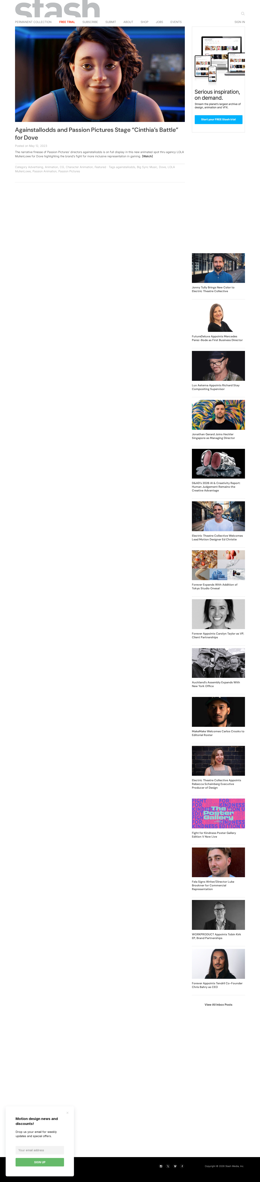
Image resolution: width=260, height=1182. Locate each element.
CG (62, 167)
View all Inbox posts (218, 1004)
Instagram (161, 1166)
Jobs (159, 22)
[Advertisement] (100, 210)
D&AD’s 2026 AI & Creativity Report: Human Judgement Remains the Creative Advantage (216, 486)
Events (176, 22)
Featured (100, 167)
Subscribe (90, 22)
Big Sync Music (147, 167)
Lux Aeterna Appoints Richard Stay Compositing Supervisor (215, 387)
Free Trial (67, 22)
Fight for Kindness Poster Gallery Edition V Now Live (214, 834)
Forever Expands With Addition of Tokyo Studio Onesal (215, 586)
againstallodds (125, 167)
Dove (162, 167)
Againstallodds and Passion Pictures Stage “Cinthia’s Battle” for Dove (96, 134)
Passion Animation (45, 171)
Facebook (182, 1166)
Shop (144, 22)
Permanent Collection (33, 22)
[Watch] (147, 156)
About (128, 22)
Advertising (35, 167)
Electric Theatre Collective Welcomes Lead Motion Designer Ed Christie (217, 537)
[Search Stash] (242, 13)
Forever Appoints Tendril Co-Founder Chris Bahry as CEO (217, 985)
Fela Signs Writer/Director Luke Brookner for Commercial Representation (213, 885)
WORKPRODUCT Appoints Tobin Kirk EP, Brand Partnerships (216, 936)
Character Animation (79, 167)
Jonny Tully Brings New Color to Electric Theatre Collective (213, 289)
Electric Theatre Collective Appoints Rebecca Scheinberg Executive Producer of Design (216, 784)
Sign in (240, 22)
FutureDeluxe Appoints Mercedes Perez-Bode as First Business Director (217, 338)
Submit (110, 22)
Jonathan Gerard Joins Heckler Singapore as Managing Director (213, 436)
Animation (51, 167)
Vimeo (175, 1166)
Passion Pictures (69, 171)
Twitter (168, 1166)
